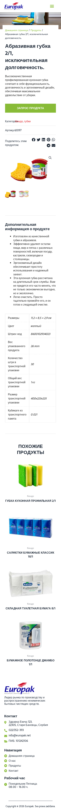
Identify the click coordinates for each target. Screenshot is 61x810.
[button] (52, 6)
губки (27, 121)
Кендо (19, 121)
